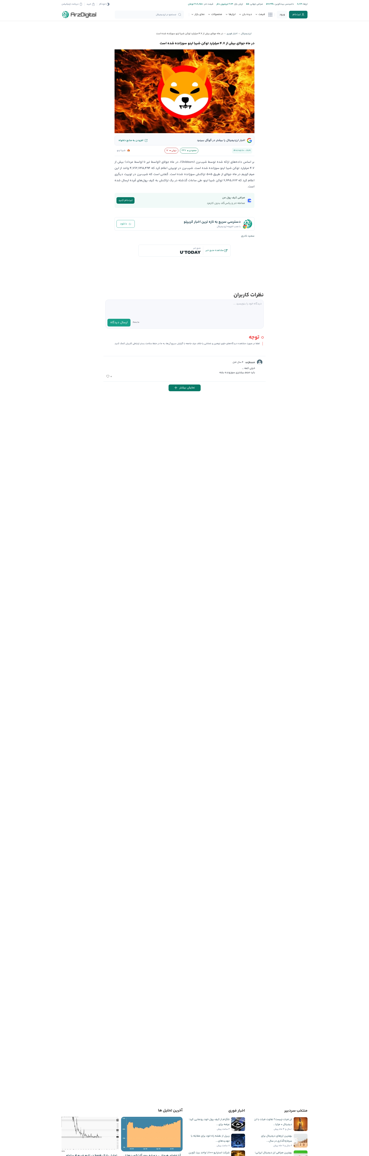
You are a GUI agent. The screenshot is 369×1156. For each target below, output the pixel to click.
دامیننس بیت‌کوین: (284, 4)
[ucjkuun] (260, 362)
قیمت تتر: (208, 4)
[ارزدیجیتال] (79, 14)
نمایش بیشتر (187, 387)
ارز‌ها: (305, 4)
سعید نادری (247, 236)
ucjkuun (250, 362)
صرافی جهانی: (256, 4)
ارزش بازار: (238, 4)
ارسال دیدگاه (119, 322)
